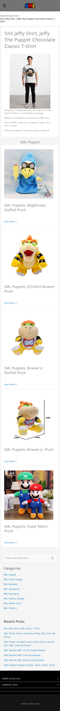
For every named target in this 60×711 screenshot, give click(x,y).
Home (2, 16)
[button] (4, 6)
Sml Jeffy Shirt (12, 16)
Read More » (10, 221)
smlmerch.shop (33, 704)
